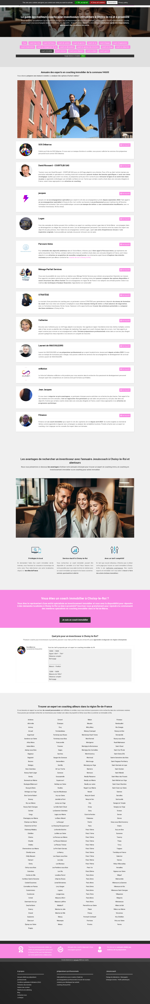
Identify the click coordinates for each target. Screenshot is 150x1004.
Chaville (30, 841)
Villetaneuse (119, 901)
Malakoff (60, 905)
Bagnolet (31, 757)
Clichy (31, 864)
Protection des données (24, 985)
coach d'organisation (120, 43)
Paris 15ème (90, 848)
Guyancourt (60, 780)
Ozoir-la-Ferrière (89, 814)
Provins (89, 924)
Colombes (30, 871)
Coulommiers (30, 890)
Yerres (119, 924)
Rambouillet (119, 723)
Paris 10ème (90, 829)
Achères (30, 720)
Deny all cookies (98, 2)
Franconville (60, 742)
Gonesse (60, 773)
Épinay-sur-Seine (30, 924)
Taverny (119, 837)
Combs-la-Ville (30, 875)
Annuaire (19, 977)
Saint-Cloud (119, 746)
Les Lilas (60, 860)
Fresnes (60, 746)
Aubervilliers (31, 746)
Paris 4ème (90, 883)
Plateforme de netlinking (24, 990)
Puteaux (119, 720)
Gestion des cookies (23, 987)
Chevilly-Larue (30, 852)
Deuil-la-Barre (30, 905)
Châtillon (30, 833)
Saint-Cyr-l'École (119, 750)
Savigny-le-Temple (119, 803)
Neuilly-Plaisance (89, 776)
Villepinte (119, 898)
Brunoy (30, 799)
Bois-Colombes (31, 769)
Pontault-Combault (89, 917)
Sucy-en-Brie (119, 829)
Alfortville (31, 723)
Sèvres (119, 818)
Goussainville (60, 776)
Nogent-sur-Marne (90, 788)
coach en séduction (122, 47)
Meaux (60, 924)
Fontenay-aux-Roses (60, 735)
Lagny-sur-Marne (60, 814)
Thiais (119, 841)
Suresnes (119, 833)
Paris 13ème (90, 841)
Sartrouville (119, 799)
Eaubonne (30, 917)
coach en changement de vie (47, 47)
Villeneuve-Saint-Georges (119, 890)
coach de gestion (79, 43)
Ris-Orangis (119, 727)
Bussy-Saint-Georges (31, 807)
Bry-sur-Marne (30, 803)
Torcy (119, 845)
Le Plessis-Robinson (60, 841)
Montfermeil (90, 738)
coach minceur (61, 51)
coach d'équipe (105, 43)
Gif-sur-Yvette (60, 769)
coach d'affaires (49, 43)
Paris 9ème (90, 901)
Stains (119, 826)
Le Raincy (60, 852)
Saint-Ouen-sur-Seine (119, 788)
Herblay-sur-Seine (60, 784)
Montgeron (89, 742)
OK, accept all (82, 2)
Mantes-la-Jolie (60, 909)
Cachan (30, 810)
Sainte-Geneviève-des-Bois (119, 757)
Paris (90, 826)
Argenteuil (30, 735)
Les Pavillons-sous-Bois (60, 867)
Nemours (90, 773)
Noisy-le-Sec (90, 799)
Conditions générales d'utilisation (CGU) (29, 982)
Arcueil (30, 731)
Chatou (30, 837)
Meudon (89, 723)
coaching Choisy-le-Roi (63, 985)
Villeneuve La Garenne (119, 883)
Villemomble (119, 879)
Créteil (30, 898)
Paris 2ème (90, 875)
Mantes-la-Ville (60, 913)
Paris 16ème (90, 852)
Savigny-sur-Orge (119, 807)
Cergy (31, 814)
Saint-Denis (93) (119, 754)
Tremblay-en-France (119, 852)
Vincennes (119, 913)
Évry (60, 727)
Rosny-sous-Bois (119, 738)
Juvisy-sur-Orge (60, 803)
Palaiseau (90, 818)
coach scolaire (91, 51)
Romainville (119, 735)
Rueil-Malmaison (119, 742)
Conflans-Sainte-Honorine (30, 879)
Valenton (119, 856)
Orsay (90, 807)
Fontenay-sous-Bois (60, 738)
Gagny (60, 750)
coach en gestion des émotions (88, 47)
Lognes (60, 890)
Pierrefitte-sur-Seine (90, 905)
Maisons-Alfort (60, 898)
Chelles (30, 845)
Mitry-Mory (89, 727)
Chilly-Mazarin (30, 856)
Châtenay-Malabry (31, 829)
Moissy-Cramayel (90, 731)
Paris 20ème (90, 871)
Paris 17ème (90, 856)
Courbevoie (30, 894)
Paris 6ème (90, 890)
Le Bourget (60, 822)
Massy (60, 917)
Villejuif (119, 875)
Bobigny (30, 765)
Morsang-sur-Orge (90, 765)
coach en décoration (67, 47)
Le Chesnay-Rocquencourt (60, 826)
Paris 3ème (90, 879)
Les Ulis (60, 871)
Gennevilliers (60, 761)
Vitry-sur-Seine (119, 920)
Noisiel (90, 792)
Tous (24, 43)
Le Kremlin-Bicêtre (60, 829)
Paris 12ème (90, 837)
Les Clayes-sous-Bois (60, 856)
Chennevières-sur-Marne (30, 848)
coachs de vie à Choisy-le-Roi (80, 257)
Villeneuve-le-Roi (119, 886)
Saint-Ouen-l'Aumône (119, 784)
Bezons (30, 761)
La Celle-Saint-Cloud (60, 807)
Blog (18, 992)
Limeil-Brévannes (60, 883)
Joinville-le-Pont (60, 799)
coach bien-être (34, 43)
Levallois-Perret (60, 875)
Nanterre (90, 769)
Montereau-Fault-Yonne (90, 735)
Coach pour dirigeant (76, 51)
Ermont (60, 720)
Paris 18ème (90, 860)
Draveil (30, 913)
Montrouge (89, 761)
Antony (30, 727)
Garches (60, 754)
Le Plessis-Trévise (60, 845)
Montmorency (89, 754)
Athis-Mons (30, 742)
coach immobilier (47, 51)
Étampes (60, 723)
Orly (90, 803)
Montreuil (90, 757)
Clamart (30, 860)
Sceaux (119, 810)
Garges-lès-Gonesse (60, 757)
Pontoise (90, 920)
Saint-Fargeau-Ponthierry (119, 761)
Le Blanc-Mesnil (60, 818)
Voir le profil (126, 145)
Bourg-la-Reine (31, 788)
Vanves (119, 860)
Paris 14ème (90, 845)
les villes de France (31, 570)
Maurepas (60, 920)
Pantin (90, 822)
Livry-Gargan (60, 886)
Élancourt (30, 920)
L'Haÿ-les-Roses (60, 879)
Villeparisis (119, 894)
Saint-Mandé (119, 773)
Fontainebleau (60, 731)
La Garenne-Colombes (60, 810)
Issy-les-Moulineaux (60, 792)
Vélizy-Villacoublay (119, 864)
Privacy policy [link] (123, 2)
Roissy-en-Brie (119, 731)
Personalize (112, 2)
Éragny (30, 928)
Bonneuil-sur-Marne (30, 780)
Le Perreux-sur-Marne (60, 837)
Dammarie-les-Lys (31, 901)
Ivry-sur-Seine (60, 795)
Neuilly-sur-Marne (90, 780)
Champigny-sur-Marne (30, 818)
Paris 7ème (90, 894)
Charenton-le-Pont (30, 826)
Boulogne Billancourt (30, 784)
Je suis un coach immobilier (75, 620)
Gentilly (60, 765)
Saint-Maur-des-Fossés (119, 776)
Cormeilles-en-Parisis (31, 886)
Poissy (90, 913)
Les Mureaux (60, 864)
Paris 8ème (90, 898)
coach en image (107, 47)
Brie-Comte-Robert (30, 795)
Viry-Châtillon (119, 917)
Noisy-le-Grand (90, 795)
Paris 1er (90, 867)
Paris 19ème (90, 864)
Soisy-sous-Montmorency (119, 822)
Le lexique (20, 997)
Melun (90, 720)
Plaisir (90, 909)
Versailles (119, 867)
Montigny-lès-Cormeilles (90, 750)
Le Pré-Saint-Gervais (60, 848)
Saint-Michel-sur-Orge (119, 780)
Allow (83, 56)
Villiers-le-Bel (119, 905)
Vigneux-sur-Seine (119, 871)
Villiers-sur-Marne (119, 909)
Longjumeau (60, 894)
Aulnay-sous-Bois (30, 750)
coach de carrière (64, 43)
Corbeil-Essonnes (30, 883)
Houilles (60, 788)
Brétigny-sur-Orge (31, 792)
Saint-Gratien (119, 769)
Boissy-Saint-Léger (30, 773)
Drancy (30, 909)
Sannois (119, 792)
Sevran (119, 814)
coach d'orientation (27, 47)
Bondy (31, 776)
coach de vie (92, 43)
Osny (90, 810)
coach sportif (104, 51)
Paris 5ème (90, 886)
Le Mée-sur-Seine (60, 833)
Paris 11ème (90, 833)
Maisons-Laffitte (60, 901)
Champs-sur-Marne (30, 822)
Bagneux (30, 754)
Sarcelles (119, 795)
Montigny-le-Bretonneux (90, 746)
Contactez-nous (22, 995)
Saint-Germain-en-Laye (119, 765)
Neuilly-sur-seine (89, 784)
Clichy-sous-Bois (30, 867)
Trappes (119, 848)
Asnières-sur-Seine (30, 738)
